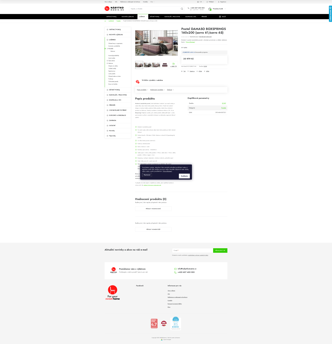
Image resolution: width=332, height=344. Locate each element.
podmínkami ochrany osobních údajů (198, 255)
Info (116, 2)
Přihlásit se (220, 250)
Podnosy (111, 79)
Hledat (182, 9)
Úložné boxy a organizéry (115, 43)
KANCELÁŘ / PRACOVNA (118, 95)
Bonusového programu (201, 52)
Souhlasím (184, 176)
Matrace (113, 51)
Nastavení (147, 175)
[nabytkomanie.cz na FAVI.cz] (163, 323)
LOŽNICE (112, 40)
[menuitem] (112, 16)
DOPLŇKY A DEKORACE (117, 115)
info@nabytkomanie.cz (187, 269)
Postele (111, 48)
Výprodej (112, 136)
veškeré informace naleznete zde (152, 185)
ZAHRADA (112, 120)
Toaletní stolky (112, 68)
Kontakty (145, 2)
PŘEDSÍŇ (112, 105)
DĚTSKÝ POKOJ (114, 90)
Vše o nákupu (108, 2)
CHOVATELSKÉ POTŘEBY (118, 110)
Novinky (112, 131)
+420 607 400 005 (197, 8)
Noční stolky (112, 58)
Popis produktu (141, 90)
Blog (169, 307)
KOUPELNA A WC (115, 100)
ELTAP (205, 66)
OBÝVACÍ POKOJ (115, 30)
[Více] (222, 16)
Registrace (223, 2)
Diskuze (169, 90)
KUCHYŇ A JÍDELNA (116, 35)
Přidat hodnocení (153, 209)
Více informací (167, 171)
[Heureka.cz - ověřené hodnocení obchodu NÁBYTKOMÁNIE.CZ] (175, 323)
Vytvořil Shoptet (167, 339)
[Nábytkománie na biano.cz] (154, 323)
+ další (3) (173, 66)
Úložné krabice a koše (115, 76)
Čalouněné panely (113, 81)
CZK (200, 2)
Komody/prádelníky (114, 55)
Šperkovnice (112, 71)
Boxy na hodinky (113, 84)
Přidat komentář (153, 229)
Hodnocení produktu (156, 90)
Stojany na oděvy (113, 66)
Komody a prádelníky (114, 46)
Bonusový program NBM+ (175, 304)
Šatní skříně (112, 61)
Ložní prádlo (112, 74)
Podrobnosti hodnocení (205, 37)
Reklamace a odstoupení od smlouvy (130, 2)
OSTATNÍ (112, 126)
